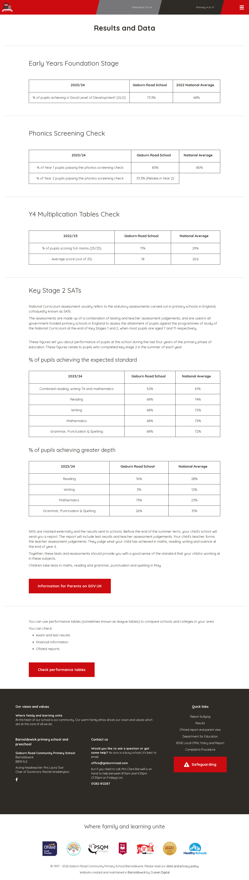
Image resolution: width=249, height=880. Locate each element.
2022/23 (70, 236)
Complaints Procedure (200, 749)
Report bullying (200, 716)
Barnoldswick (137, 872)
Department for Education (200, 736)
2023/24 (78, 85)
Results (200, 723)
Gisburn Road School (150, 85)
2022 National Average (195, 85)
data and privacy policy (182, 866)
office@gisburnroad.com (109, 763)
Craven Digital (160, 872)
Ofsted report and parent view (200, 729)
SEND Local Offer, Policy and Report (200, 743)
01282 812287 (100, 783)
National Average (198, 155)
